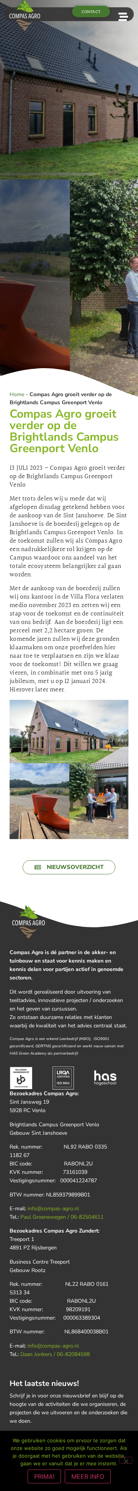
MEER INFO (87, 1476)
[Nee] (125, 1460)
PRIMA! (44, 1476)
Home (17, 394)
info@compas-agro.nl (53, 1208)
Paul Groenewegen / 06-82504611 (62, 1217)
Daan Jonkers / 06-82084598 (55, 1354)
